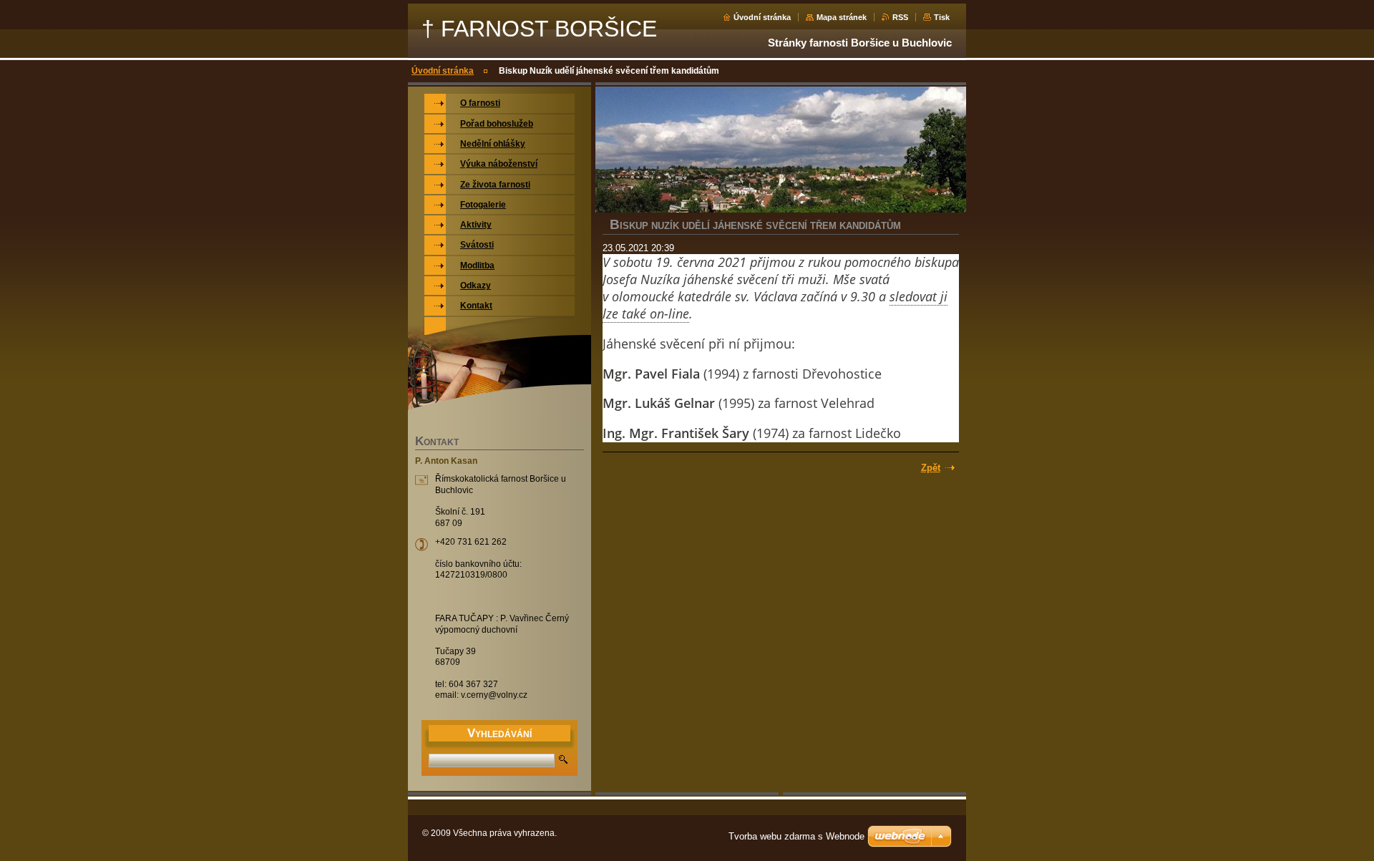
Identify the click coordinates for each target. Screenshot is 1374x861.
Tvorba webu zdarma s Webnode (796, 836)
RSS (900, 17)
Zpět (930, 467)
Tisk (942, 17)
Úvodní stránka (762, 17)
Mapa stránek (842, 17)
